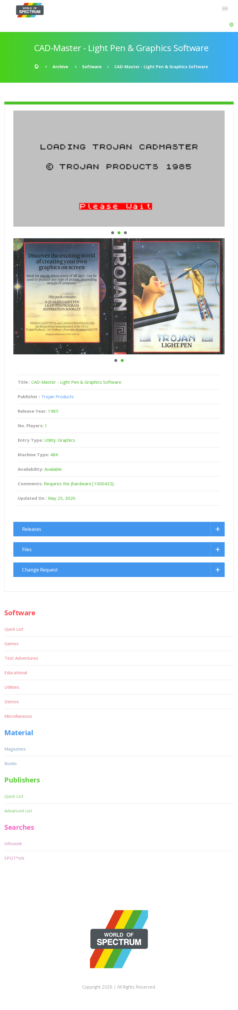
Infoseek (13, 843)
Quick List (14, 629)
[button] (231, 25)
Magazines (15, 749)
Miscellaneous (18, 716)
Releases (31, 529)
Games (11, 643)
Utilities (11, 687)
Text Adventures (21, 658)
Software (92, 66)
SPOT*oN (14, 858)
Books (10, 763)
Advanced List (18, 811)
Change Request (40, 570)
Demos (11, 701)
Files (27, 549)
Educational (15, 672)
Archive (60, 66)
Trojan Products (57, 396)
